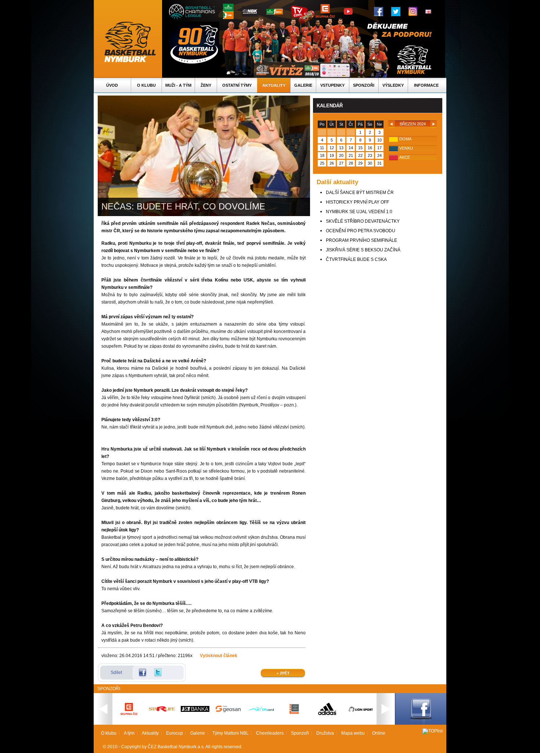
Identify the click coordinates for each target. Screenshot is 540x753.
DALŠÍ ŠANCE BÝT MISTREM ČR (360, 192)
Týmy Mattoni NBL (230, 733)
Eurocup (174, 733)
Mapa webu (353, 733)
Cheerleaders (270, 733)
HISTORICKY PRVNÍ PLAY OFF (357, 202)
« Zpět (283, 673)
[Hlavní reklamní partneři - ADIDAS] (327, 714)
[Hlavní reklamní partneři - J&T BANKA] (195, 710)
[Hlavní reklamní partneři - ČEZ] (129, 717)
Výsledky (393, 85)
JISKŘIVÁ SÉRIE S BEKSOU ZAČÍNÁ (363, 249)
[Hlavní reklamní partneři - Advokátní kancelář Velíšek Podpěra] (294, 713)
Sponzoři (363, 85)
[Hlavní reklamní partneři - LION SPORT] (360, 712)
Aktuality (273, 85)
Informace (426, 85)
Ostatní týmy (237, 85)
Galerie (303, 85)
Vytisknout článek (218, 655)
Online (378, 733)
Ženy (206, 85)
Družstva (325, 733)
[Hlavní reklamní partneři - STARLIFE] (162, 710)
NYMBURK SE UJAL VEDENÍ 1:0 (359, 211)
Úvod (112, 85)
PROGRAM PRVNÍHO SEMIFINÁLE (361, 240)
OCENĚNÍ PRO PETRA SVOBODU (360, 230)
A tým (129, 733)
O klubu (146, 85)
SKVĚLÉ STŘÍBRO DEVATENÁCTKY (363, 221)
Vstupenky (332, 85)
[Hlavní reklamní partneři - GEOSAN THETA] (228, 710)
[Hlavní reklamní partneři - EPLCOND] (261, 717)
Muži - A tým (178, 85)
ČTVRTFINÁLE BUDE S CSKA (356, 259)
